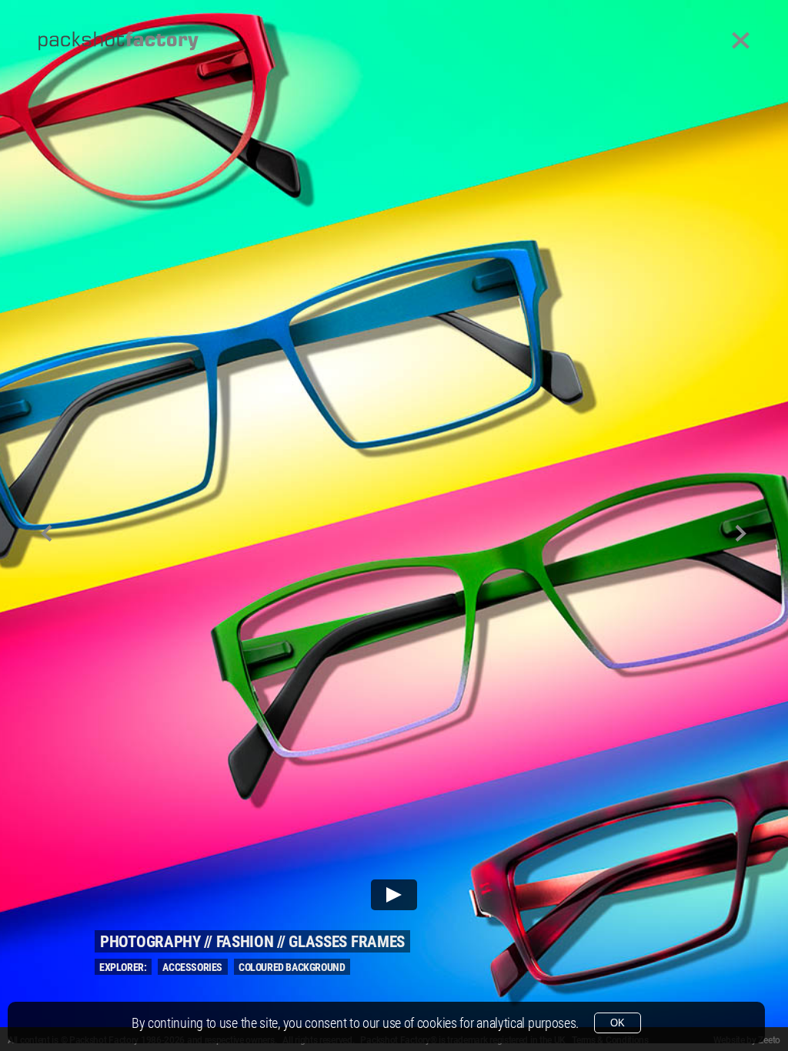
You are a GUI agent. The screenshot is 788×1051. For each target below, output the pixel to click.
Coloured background (292, 967)
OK (617, 1023)
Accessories (192, 967)
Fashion (245, 942)
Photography (150, 942)
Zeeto (769, 1040)
